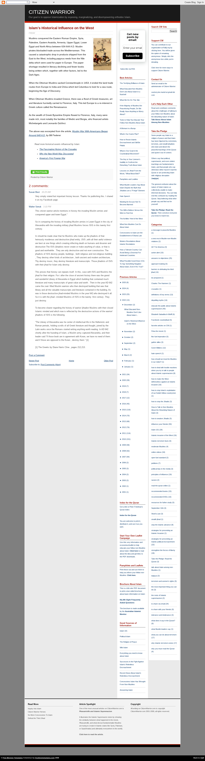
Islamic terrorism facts (160, 441)
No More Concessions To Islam (40, 715)
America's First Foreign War (52, 158)
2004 (124, 474)
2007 (124, 457)
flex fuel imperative (158, 337)
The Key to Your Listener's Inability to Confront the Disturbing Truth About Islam (131, 162)
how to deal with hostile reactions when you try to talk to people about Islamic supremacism (164, 370)
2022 (124, 300)
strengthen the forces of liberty (163, 550)
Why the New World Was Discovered (56, 154)
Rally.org (166, 48)
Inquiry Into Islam (34, 709)
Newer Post (34, 361)
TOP (202, 758)
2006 (124, 463)
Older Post (108, 361)
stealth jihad (156, 519)
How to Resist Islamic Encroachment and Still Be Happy (130, 142)
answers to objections (160, 258)
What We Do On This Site (130, 100)
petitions (154, 463)
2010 (124, 439)
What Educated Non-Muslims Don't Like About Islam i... (132, 312)
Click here (131, 575)
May (126, 349)
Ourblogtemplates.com (45, 758)
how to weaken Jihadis (160, 418)
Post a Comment (37, 355)
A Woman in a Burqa (127, 128)
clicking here (156, 50)
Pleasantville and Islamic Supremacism (95, 711)
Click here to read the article (91, 734)
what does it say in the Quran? (163, 621)
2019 (124, 386)
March (127, 355)
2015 (124, 410)
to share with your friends (161, 609)
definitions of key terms (160, 295)
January (127, 367)
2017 (124, 398)
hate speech (156, 353)
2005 (124, 468)
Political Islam (125, 636)
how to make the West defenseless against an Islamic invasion (163, 382)
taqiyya (155, 178)
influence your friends (159, 424)
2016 (124, 404)
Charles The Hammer (160, 283)
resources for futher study (161, 502)
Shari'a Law (156, 514)
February (128, 361)
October (127, 337)
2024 (124, 288)
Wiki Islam (124, 647)
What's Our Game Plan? (129, 134)
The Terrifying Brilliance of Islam (132, 83)
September (128, 343)
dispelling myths (157, 300)
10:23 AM (46, 192)
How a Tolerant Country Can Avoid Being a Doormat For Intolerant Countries (131, 252)
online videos (156, 452)
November (128, 331)
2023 (124, 294)
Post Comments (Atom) (51, 365)
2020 (124, 380)
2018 (124, 392)
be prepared (156, 278)
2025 (124, 282)
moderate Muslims (158, 446)
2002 (124, 486)
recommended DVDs (159, 497)
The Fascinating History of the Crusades (58, 149)
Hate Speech (125, 196)
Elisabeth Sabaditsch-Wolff (161, 314)
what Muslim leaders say (161, 629)
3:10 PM (47, 206)
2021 (124, 374)
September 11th (157, 508)
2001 (124, 492)
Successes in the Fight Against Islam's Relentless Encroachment (132, 664)
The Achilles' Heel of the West (131, 219)
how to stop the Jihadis (160, 401)
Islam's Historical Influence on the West (61, 28)
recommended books (159, 491)
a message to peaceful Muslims (163, 230)
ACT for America (158, 247)
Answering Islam (126, 690)
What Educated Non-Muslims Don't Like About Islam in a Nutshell (131, 92)
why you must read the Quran (163, 649)
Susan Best (34, 192)
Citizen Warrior (52, 12)
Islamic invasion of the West (162, 435)
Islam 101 (123, 631)
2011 (124, 433)
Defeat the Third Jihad (36, 718)
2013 (124, 421)
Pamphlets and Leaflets (129, 179)
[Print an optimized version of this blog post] (40, 174)
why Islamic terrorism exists (162, 643)
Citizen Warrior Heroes (37, 712)
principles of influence (159, 474)
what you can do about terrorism (163, 635)
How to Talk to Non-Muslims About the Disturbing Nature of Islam (163, 410)
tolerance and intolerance (161, 615)
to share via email (158, 604)
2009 (124, 445)
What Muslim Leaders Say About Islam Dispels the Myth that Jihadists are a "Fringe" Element (132, 188)
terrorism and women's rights (162, 581)
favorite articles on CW (160, 325)
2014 (124, 416)
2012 (124, 427)
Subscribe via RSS (127, 69)
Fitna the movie (157, 331)
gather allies (156, 342)
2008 (124, 451)
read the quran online (159, 486)
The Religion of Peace (128, 642)
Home (71, 361)
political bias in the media (161, 469)
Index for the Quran (128, 515)
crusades (155, 289)
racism (154, 480)
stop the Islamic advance (161, 525)
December (128, 305)
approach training (158, 264)
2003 (124, 480)
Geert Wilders (157, 348)
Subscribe (132, 55)
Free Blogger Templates (13, 758)
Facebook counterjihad (160, 320)
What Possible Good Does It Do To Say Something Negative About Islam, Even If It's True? (132, 264)
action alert (155, 253)
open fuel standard (158, 458)
